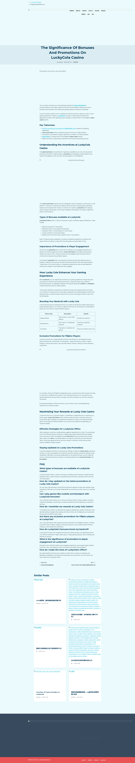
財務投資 (84, 10)
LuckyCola (61, 115)
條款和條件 (103, 760)
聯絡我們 (90, 760)
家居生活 (91, 10)
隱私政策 (96, 760)
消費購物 (83, 14)
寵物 (89, 14)
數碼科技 (78, 10)
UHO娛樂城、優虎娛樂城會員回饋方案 (48, 600)
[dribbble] (94, 738)
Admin (39, 603)
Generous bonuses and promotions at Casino (59, 128)
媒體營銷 (72, 10)
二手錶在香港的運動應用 (47, 564)
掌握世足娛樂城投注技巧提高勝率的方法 (49, 648)
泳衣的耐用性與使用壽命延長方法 (81, 660)
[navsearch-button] (68, 17)
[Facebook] (87, 2)
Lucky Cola (45, 136)
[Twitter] (87, 4)
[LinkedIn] (90, 738)
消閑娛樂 (75, 62)
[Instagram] (87, 7)
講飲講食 (103, 10)
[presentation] (50, 588)
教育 (93, 14)
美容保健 (97, 10)
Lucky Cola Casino (79, 105)
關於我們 (84, 760)
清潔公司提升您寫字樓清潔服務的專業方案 (83, 564)
